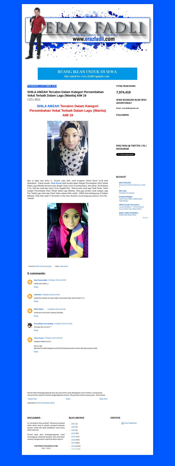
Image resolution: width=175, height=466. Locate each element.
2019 (73, 430)
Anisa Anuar (39, 338)
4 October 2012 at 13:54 (57, 280)
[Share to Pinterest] (39, 99)
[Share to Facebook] (36, 99)
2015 (73, 443)
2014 (73, 446)
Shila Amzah (56, 183)
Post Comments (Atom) (46, 403)
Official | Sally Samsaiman (129, 205)
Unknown (37, 295)
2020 (73, 427)
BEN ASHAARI (125, 183)
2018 (73, 433)
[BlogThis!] (31, 99)
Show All (145, 217)
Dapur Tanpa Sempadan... (129, 213)
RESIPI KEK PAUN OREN (127, 215)
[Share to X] (33, 99)
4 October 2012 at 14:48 (56, 309)
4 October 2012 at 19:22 (63, 324)
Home (68, 399)
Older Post (103, 399)
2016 (73, 440)
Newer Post (32, 399)
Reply (36, 287)
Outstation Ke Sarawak (126, 193)
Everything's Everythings (44, 324)
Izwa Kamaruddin (40, 280)
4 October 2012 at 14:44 (51, 295)
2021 (73, 424)
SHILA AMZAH (48, 106)
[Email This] (28, 99)
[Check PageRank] (129, 423)
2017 (73, 437)
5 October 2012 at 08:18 (53, 338)
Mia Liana (122, 191)
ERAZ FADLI (38, 309)
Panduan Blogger (125, 197)
